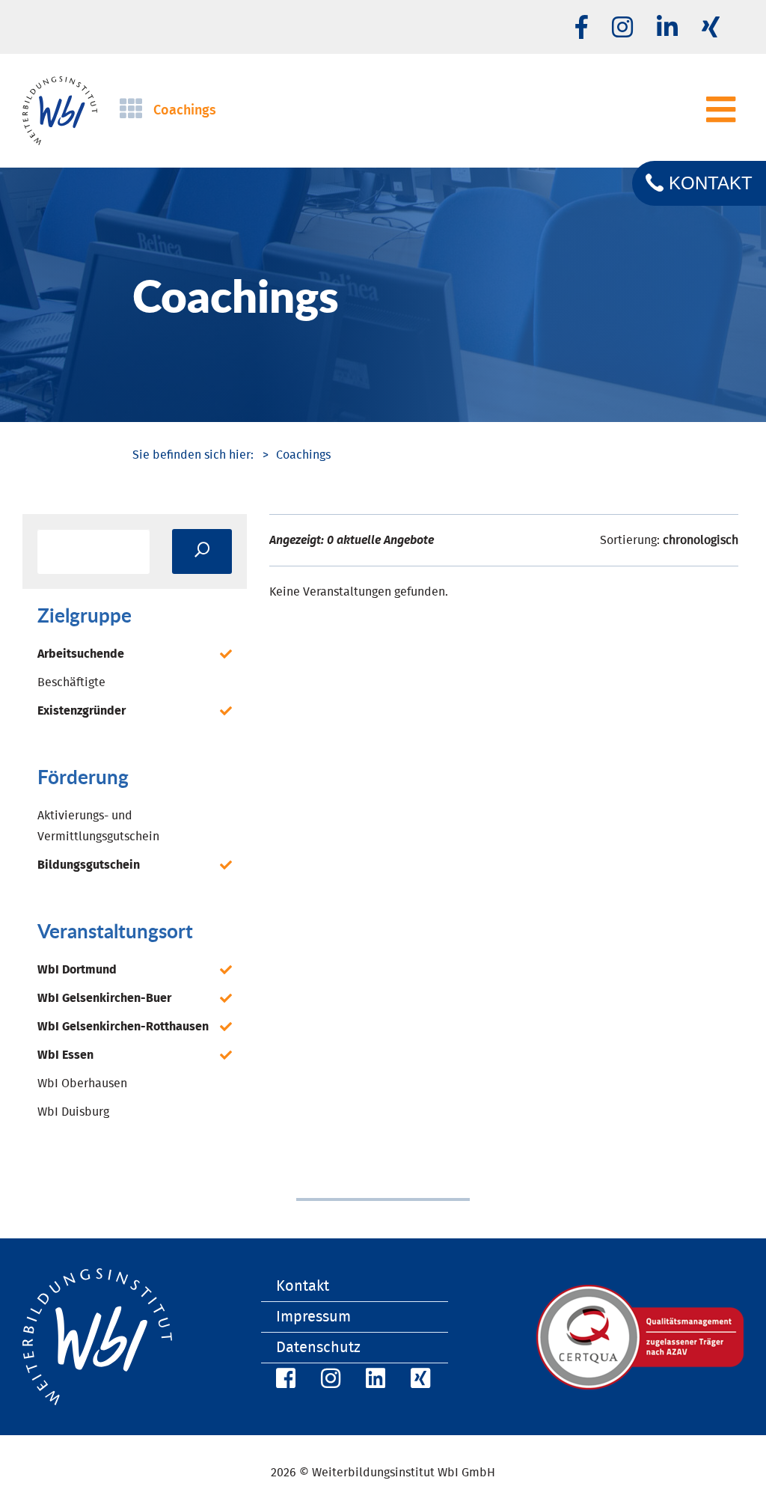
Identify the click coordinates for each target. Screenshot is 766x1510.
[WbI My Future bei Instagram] (622, 28)
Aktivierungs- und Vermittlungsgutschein (98, 826)
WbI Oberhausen (82, 1083)
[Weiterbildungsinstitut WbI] (193, 455)
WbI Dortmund (77, 970)
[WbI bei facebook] (581, 28)
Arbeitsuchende (80, 654)
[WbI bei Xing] (711, 28)
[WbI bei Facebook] (283, 1381)
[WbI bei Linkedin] (667, 28)
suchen (202, 551)
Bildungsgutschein (88, 865)
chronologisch (700, 540)
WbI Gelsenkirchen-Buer (104, 998)
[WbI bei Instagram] (328, 1381)
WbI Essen (65, 1055)
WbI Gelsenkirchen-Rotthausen (123, 1027)
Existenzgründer (81, 711)
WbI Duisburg (73, 1112)
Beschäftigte (71, 682)
